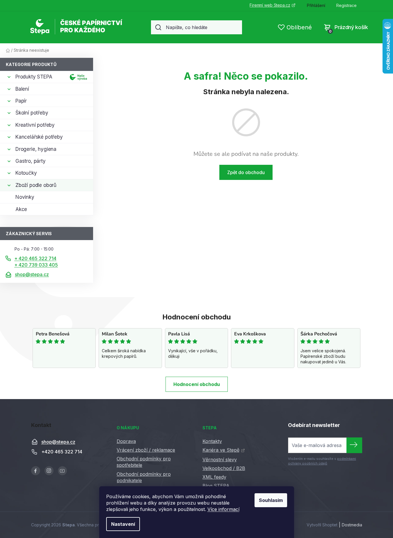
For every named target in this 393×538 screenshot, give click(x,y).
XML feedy (214, 477)
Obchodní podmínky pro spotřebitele (144, 462)
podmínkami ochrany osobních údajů (322, 461)
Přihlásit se (354, 445)
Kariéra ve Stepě (220, 450)
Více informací (223, 509)
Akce (21, 209)
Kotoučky (26, 173)
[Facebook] (35, 470)
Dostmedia (352, 524)
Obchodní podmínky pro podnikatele (144, 477)
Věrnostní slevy (219, 459)
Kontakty (212, 441)
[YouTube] (62, 470)
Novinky (24, 197)
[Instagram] (49, 470)
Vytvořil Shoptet (322, 524)
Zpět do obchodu (246, 172)
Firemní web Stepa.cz (270, 5)
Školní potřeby (31, 113)
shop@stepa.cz (32, 274)
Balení (22, 89)
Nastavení (123, 524)
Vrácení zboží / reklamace (146, 450)
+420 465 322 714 (61, 452)
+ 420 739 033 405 (36, 265)
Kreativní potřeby (35, 125)
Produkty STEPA (33, 77)
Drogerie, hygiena (35, 149)
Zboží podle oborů (35, 185)
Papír (21, 101)
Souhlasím (271, 500)
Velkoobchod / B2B (223, 468)
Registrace (346, 5)
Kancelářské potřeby (39, 137)
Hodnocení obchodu (196, 384)
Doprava (126, 441)
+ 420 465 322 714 (35, 258)
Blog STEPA (216, 486)
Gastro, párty (30, 161)
